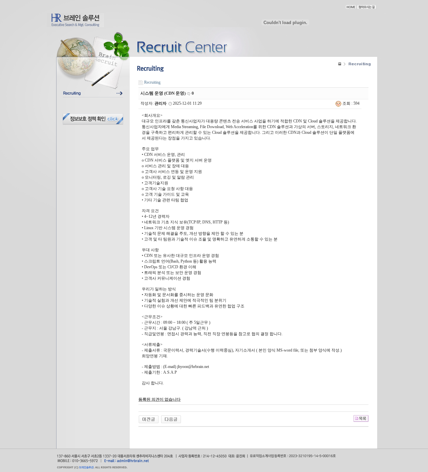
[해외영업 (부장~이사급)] (171, 418)
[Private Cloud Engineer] (148, 418)
